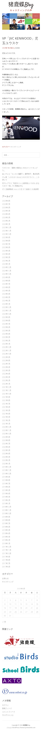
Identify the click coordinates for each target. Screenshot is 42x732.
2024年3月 (6, 297)
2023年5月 (6, 330)
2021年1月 (6, 423)
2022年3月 (6, 377)
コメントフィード (8, 712)
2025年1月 (6, 264)
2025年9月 (6, 237)
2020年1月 (6, 463)
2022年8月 (6, 360)
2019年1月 (6, 503)
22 (37, 608)
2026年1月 (6, 224)
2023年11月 (6, 310)
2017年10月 (6, 553)
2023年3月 (6, 337)
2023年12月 (6, 307)
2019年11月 (6, 470)
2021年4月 (6, 413)
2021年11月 (6, 390)
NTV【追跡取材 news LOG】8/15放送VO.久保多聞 (20, 189)
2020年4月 (6, 453)
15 (37, 604)
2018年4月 (6, 533)
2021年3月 (6, 417)
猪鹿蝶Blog (21, 5)
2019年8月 (6, 480)
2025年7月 (6, 244)
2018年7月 (6, 523)
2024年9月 (6, 277)
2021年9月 (6, 397)
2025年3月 (6, 257)
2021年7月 (6, 404)
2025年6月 (6, 247)
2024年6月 (6, 287)
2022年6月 (6, 367)
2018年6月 (6, 527)
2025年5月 (6, 251)
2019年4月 (6, 493)
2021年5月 (6, 410)
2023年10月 (6, 314)
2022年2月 (6, 380)
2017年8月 (6, 560)
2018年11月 (6, 510)
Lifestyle (9, 727)
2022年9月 (6, 357)
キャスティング (15, 147)
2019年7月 (6, 483)
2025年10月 (6, 234)
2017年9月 (6, 556)
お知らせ (5, 578)
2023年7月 (6, 324)
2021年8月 (6, 400)
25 (16, 612)
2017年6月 (6, 566)
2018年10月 (6, 513)
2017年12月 (6, 547)
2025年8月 (6, 240)
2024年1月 (6, 304)
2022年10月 (6, 354)
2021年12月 (6, 387)
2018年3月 (6, 537)
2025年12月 (6, 227)
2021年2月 (6, 420)
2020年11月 (6, 430)
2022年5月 (6, 370)
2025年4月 (6, 254)
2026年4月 (6, 214)
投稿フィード (7, 708)
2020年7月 (6, 443)
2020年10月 (6, 433)
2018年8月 (6, 520)
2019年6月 (6, 487)
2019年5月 (6, 490)
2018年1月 (6, 543)
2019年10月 (6, 473)
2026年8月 (6, 201)
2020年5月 (6, 450)
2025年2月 (6, 261)
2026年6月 (6, 207)
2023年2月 (6, 340)
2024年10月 (6, 274)
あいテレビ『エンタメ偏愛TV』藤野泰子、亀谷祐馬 (20, 174)
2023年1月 (6, 344)
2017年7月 (6, 563)
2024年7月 (6, 284)
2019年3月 (6, 497)
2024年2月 (6, 300)
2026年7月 (6, 204)
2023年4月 (6, 334)
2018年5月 (6, 530)
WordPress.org (7, 715)
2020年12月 (6, 427)
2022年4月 (6, 374)
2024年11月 (6, 270)
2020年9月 (6, 437)
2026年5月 (6, 211)
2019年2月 (6, 500)
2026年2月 (6, 221)
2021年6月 (6, 407)
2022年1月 (6, 384)
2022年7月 (6, 364)
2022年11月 (6, 350)
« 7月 (4, 622)
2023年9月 (6, 317)
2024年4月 (6, 294)
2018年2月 (6, 540)
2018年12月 (6, 507)
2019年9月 (6, 477)
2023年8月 (6, 320)
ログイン (5, 705)
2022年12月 (6, 347)
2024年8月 (6, 280)
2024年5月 (6, 290)
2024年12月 (6, 267)
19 (21, 608)
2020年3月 (6, 457)
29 (37, 612)
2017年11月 (6, 550)
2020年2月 (6, 460)
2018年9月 (6, 517)
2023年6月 (6, 327)
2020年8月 (6, 440)
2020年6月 (6, 447)
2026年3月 (6, 217)
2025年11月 (6, 231)
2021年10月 (6, 394)
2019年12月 (6, 467)
